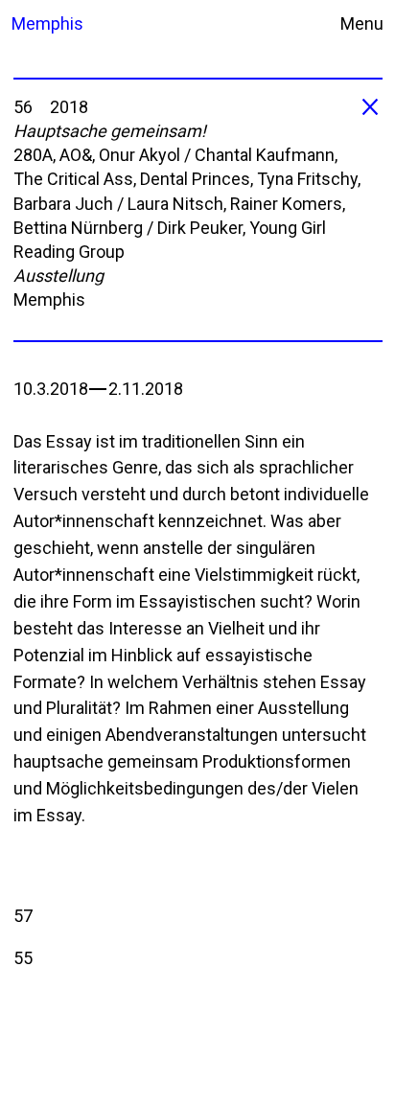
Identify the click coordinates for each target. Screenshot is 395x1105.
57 (23, 916)
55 (23, 958)
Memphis (43, 23)
